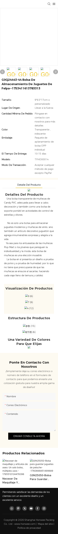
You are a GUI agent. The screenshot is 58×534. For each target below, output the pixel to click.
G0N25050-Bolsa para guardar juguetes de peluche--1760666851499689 (42, 477)
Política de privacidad (29, 527)
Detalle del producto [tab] (29, 184)
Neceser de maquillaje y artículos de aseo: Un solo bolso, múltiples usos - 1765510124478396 (14, 481)
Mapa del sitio (45, 524)
